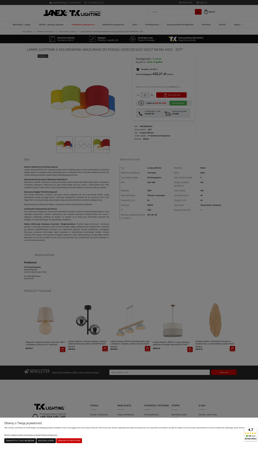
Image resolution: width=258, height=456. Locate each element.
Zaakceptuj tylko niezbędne (20, 441)
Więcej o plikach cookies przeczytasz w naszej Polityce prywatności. (31, 435)
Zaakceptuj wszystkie (69, 441)
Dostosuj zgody (46, 441)
